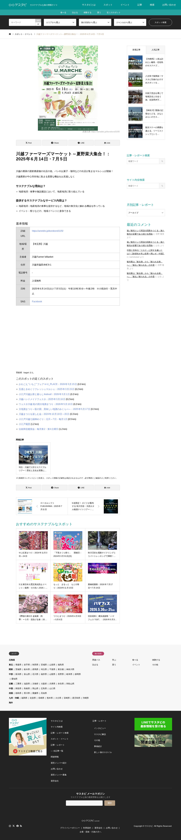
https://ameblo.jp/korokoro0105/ (47, 231)
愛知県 (14, 679)
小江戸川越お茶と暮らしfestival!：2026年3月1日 (44, 394)
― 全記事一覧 (57, 751)
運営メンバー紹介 (59, 763)
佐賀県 (33, 698)
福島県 (61, 665)
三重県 (18, 683)
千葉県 (52, 669)
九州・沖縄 (14, 698)
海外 (11, 702)
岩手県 (27, 665)
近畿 (11, 683)
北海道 (12, 660)
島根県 (27, 688)
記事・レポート (58, 745)
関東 (11, 669)
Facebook (37, 301)
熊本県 (50, 698)
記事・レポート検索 (60, 733)
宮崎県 (67, 698)
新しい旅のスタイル (103, 752)
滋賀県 (27, 683)
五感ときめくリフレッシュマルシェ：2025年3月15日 (46, 389)
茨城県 (18, 669)
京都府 (35, 683)
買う (99, 12)
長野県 (61, 674)
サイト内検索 (57, 727)
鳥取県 (18, 688)
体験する (87, 12)
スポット (108, 5)
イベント (125, 5)
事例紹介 (98, 746)
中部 (11, 674)
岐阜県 (69, 674)
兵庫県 (52, 683)
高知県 (44, 693)
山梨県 (52, 674)
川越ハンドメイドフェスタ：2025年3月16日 (42, 399)
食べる (63, 12)
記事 (139, 5)
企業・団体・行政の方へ (90, 832)
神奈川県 (70, 669)
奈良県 (61, 683)
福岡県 (24, 698)
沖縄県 (86, 698)
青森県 (18, 665)
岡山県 (35, 688)
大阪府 (44, 683)
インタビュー (100, 728)
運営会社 (55, 781)
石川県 (35, 674)
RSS (21, 826)
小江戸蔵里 (24, 424)
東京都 (61, 669)
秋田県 (35, 665)
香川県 (27, 693)
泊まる (75, 12)
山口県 (52, 688)
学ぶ (114, 660)
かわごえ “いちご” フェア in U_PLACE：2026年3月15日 (48, 384)
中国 (11, 688)
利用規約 (87, 828)
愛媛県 (35, 693)
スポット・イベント (60, 739)
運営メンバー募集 (59, 775)
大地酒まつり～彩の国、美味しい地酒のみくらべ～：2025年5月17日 (54, 409)
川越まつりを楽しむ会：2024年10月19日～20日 (44, 414)
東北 (11, 665)
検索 (152, 5)
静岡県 (78, 674)
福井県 (44, 674)
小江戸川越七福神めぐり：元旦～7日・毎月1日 (43, 419)
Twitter (14, 826)
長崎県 (41, 698)
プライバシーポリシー (70, 828)
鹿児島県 (76, 698)
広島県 (44, 688)
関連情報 (55, 757)
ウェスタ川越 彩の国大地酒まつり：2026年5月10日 (46, 404)
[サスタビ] (18, 5)
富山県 (27, 674)
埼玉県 (44, 669)
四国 (11, 693)
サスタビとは (89, 5)
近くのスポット (114, 12)
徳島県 (18, 693)
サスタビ (149, 826)
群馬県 (35, 669)
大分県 (58, 698)
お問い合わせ (169, 5)
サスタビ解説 (100, 734)
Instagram (10, 826)
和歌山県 (70, 683)
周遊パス (96, 660)
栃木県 (27, 669)
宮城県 (44, 665)
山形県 (52, 665)
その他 (155, 665)
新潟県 (18, 674)
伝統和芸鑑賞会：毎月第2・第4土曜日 (38, 429)
